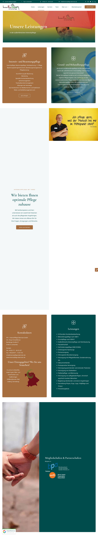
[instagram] (88, 1)
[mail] (92, 1)
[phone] (95, 1)
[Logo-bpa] (57, 461)
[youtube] (90, 1)
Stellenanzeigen (12, 1)
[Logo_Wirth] (56, 471)
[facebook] (85, 1)
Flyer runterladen (27, 1)
